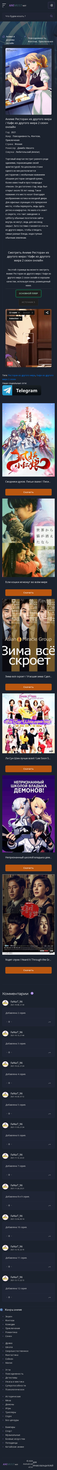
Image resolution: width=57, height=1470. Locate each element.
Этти (8, 1369)
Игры (8, 1408)
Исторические (13, 1396)
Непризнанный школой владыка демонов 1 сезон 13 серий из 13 (28, 857)
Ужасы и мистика (14, 1381)
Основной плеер (28, 293)
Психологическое (14, 1389)
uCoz (30, 1467)
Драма (8, 1343)
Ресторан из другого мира (21, 375)
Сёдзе (8, 1416)
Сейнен (9, 1358)
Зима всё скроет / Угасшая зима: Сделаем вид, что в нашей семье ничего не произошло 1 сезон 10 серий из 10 (28, 676)
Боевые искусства (15, 1438)
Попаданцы (11, 1442)
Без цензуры (12, 1420)
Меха (8, 1400)
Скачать (28, 492)
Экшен (8, 1316)
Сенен (8, 1336)
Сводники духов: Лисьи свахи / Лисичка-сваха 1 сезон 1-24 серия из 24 (28, 481)
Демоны (9, 1404)
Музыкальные (12, 1434)
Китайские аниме (14, 1446)
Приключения (45, 41)
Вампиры (10, 1427)
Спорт (8, 1431)
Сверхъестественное (16, 1351)
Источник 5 (28, 302)
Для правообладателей (43, 1464)
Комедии (10, 1324)
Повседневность (37, 38)
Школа (9, 1347)
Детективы (11, 1377)
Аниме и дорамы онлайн (10, 40)
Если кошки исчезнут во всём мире (26, 582)
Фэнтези (32, 41)
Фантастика (11, 1354)
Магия (8, 1362)
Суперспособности (15, 1385)
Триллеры (10, 1412)
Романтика (11, 1332)
